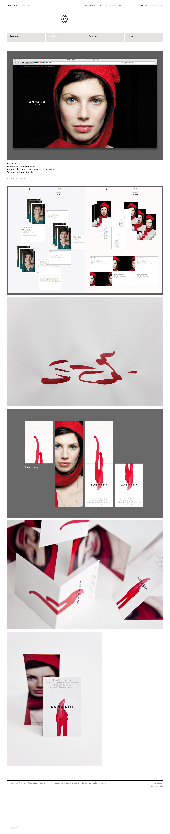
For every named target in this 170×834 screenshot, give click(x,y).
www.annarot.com (16, 178)
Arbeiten (53, 36)
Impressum (157, 783)
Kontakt (93, 36)
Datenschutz (157, 786)
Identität (14, 36)
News (130, 36)
